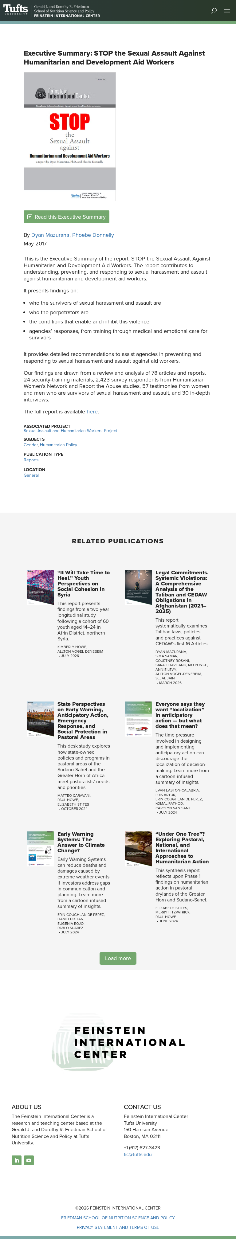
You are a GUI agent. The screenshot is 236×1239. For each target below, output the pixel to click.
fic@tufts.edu (138, 1154)
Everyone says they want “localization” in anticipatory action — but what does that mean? (180, 715)
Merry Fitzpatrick (172, 912)
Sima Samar (166, 656)
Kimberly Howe (71, 647)
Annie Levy (165, 669)
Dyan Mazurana (50, 235)
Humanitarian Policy (58, 445)
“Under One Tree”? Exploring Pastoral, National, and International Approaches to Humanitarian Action (182, 848)
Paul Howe (67, 800)
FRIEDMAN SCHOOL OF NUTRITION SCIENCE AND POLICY (118, 1218)
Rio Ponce (197, 665)
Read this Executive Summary (70, 217)
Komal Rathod (169, 803)
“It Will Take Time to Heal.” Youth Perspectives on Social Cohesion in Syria (83, 584)
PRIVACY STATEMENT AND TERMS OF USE (118, 1227)
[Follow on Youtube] (29, 1160)
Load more (118, 958)
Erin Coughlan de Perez (178, 799)
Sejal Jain (165, 678)
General (31, 475)
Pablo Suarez (70, 928)
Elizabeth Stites (73, 804)
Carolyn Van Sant (173, 808)
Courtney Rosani (172, 660)
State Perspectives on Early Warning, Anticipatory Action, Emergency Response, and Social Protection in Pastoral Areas (82, 720)
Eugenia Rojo (70, 923)
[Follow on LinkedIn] (17, 1160)
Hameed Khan (70, 919)
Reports (31, 460)
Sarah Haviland (170, 665)
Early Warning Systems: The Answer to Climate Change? (81, 842)
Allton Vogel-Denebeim (80, 651)
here (92, 412)
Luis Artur (165, 795)
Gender (31, 445)
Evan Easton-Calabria (177, 790)
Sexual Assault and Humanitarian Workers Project (70, 431)
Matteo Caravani (73, 795)
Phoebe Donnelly (93, 235)
